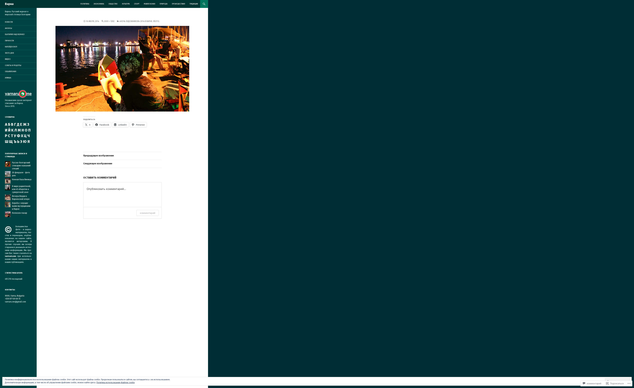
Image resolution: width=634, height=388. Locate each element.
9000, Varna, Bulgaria (14, 296)
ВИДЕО (8, 59)
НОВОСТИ (9, 22)
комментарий (147, 212)
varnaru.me (10, 256)
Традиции (194, 4)
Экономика (99, 4)
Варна (9, 4)
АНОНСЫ (8, 28)
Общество (113, 4)
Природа (163, 4)
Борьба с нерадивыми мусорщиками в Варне (21, 206)
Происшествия (178, 4)
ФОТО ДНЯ (9, 53)
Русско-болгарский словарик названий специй (21, 166)
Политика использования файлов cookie (115, 382)
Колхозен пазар (19, 213)
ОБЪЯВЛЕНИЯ (10, 71)
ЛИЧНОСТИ (9, 41)
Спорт (136, 4)
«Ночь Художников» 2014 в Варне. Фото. (139, 21)
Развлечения (149, 4)
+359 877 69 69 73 (12, 299)
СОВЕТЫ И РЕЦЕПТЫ (13, 65)
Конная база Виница (21, 179)
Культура (126, 4)
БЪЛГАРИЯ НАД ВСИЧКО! (15, 34)
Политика (84, 4)
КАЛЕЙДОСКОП (11, 47)
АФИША (8, 78)
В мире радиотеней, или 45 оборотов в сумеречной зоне (21, 189)
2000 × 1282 (109, 21)
